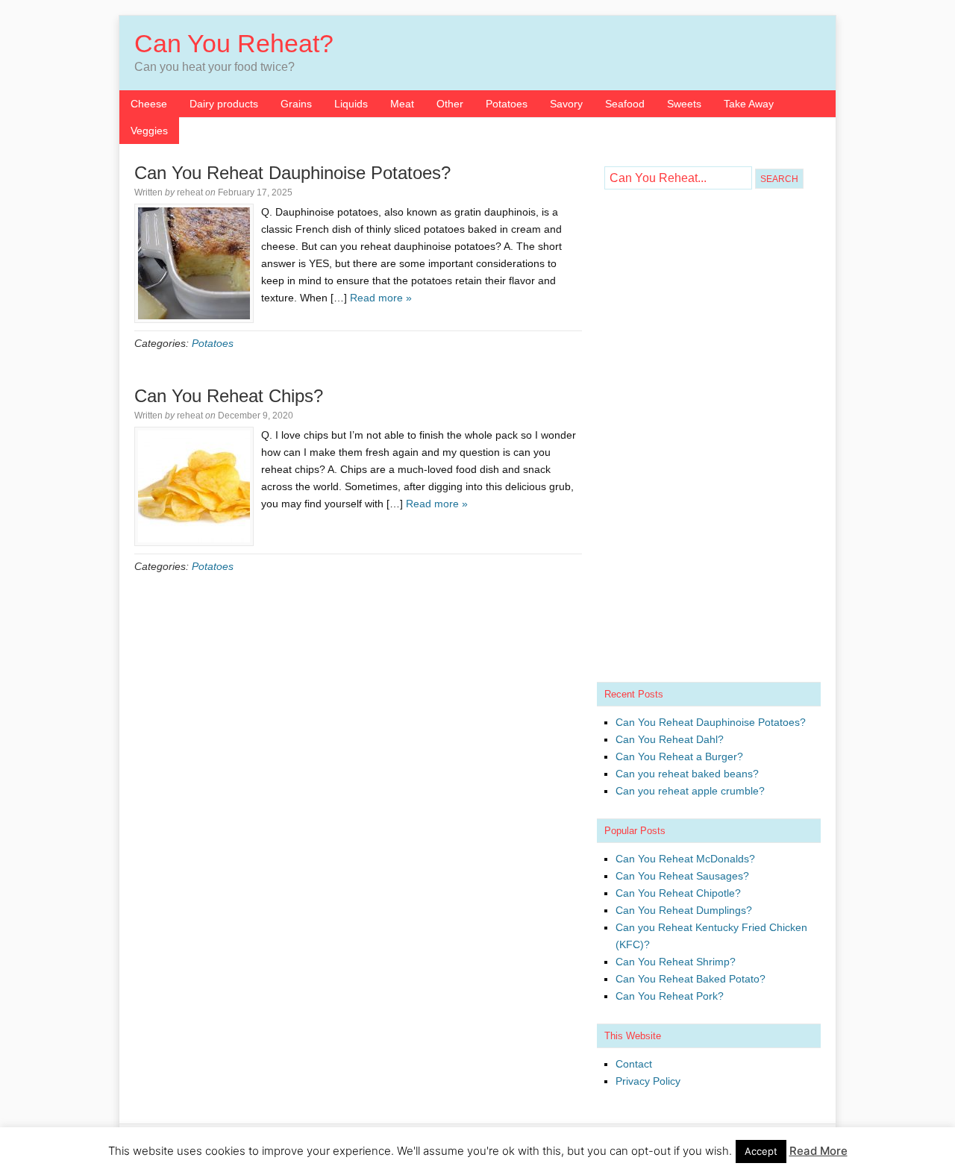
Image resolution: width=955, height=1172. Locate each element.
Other (449, 104)
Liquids (351, 104)
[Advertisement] (708, 439)
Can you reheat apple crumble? (690, 791)
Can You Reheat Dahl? (670, 739)
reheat (190, 192)
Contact (634, 1064)
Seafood (625, 104)
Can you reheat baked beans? (687, 774)
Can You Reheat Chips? (228, 396)
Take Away (749, 104)
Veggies (149, 131)
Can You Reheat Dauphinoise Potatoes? (292, 173)
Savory (566, 104)
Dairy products (224, 104)
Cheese (149, 104)
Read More (818, 1151)
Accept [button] (761, 1151)
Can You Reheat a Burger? (679, 756)
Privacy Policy (648, 1081)
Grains (296, 104)
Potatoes (506, 104)
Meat (402, 104)
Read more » (381, 298)
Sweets (684, 104)
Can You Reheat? (234, 43)
